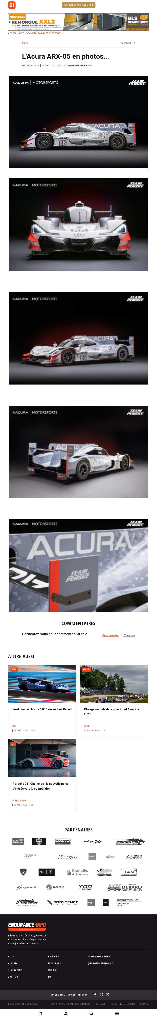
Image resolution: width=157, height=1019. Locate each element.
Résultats (54, 963)
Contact (100, 1004)
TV (49, 977)
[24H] (40, 1013)
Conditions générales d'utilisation (70, 1004)
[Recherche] (91, 1013)
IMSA (28, 33)
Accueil (12, 33)
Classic (13, 963)
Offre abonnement (80, 5)
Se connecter (110, 635)
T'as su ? (53, 956)
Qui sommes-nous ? (100, 963)
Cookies (144, 1004)
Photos (53, 970)
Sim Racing (15, 970)
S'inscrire (129, 635)
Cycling (13, 977)
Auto (21, 33)
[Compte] (66, 1013)
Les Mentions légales (123, 1004)
